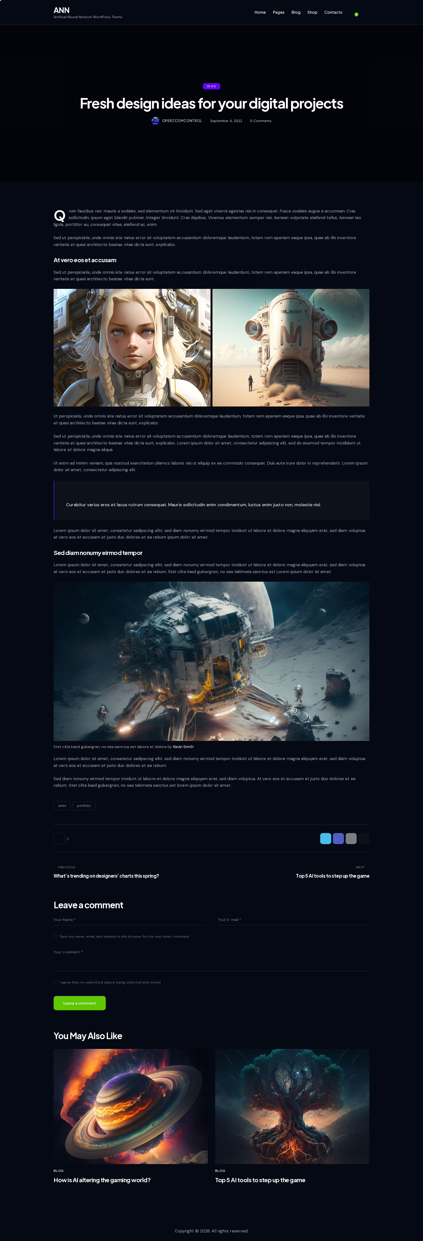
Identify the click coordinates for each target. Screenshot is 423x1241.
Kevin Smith (183, 746)
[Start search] (366, 13)
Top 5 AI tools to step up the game (260, 1179)
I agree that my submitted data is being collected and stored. (110, 982)
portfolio (84, 806)
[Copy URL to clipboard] (363, 838)
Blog (211, 86)
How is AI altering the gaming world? (102, 1179)
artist (62, 806)
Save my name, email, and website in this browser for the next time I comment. (125, 936)
